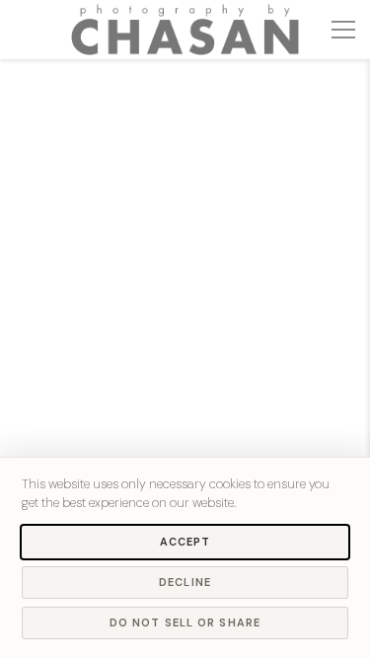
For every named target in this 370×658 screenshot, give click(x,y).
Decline (185, 582)
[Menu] (343, 29)
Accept (185, 541)
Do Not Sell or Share (185, 622)
